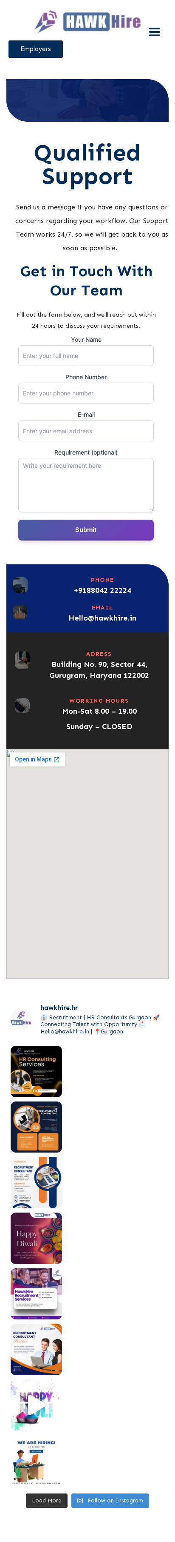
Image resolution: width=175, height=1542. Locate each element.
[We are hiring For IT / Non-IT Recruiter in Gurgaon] (36, 1461)
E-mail (86, 414)
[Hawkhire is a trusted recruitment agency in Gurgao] (36, 1127)
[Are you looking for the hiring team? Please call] (36, 1182)
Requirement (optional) (86, 452)
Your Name (86, 339)
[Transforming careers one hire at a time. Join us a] (36, 1349)
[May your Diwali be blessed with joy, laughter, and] (36, 1238)
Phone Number (86, 376)
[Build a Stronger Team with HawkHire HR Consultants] (36, 1071)
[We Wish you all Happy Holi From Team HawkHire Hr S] (36, 1405)
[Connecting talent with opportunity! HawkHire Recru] (36, 1294)
